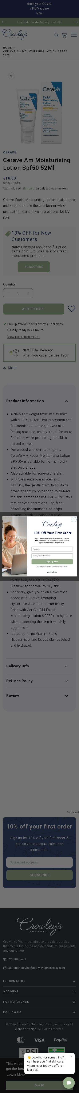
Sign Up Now (52, 561)
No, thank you (52, 572)
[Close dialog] (74, 519)
